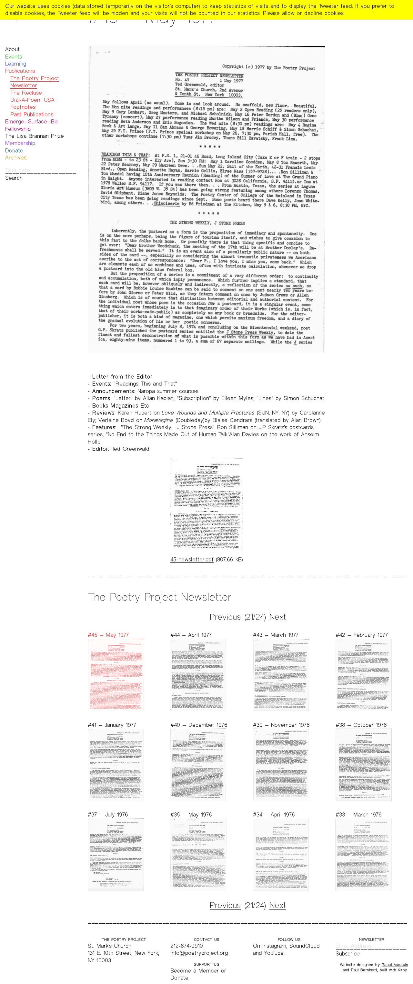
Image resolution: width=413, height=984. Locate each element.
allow (288, 13)
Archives (15, 157)
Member (208, 970)
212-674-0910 (186, 945)
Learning (15, 63)
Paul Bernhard (364, 970)
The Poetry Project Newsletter (34, 82)
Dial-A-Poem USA (32, 99)
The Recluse (26, 92)
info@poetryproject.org (199, 952)
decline (313, 13)
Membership (20, 143)
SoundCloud (304, 945)
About (12, 49)
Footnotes (22, 107)
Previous (225, 617)
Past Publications (31, 114)
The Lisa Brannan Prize (34, 136)
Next (277, 617)
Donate (14, 150)
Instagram (274, 945)
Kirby (402, 970)
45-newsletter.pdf (192, 559)
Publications (20, 70)
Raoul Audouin (395, 964)
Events (13, 56)
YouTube (274, 952)
